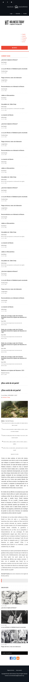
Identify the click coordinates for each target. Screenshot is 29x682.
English (23, 34)
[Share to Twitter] (14, 658)
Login (11, 13)
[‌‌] (3, 2)
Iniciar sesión (19, 670)
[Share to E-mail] (18, 658)
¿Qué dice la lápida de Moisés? (9, 60)
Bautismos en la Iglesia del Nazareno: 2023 (12, 370)
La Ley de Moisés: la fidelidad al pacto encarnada (14, 69)
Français (24, 39)
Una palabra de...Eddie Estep (8, 104)
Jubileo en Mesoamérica (7, 95)
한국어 (23, 41)
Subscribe (18, 13)
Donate (25, 13)
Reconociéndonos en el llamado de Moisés (12, 86)
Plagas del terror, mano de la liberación (11, 77)
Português (24, 38)
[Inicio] (14, 23)
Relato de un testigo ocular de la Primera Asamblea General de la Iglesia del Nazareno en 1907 (14, 317)
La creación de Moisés (7, 115)
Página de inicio (10, 670)
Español (24, 36)
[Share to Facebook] (11, 658)
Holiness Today (6, 397)
